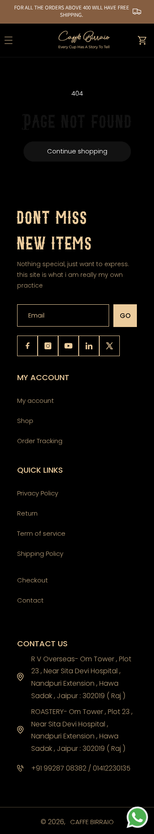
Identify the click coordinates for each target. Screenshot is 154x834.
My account (35, 400)
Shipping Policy (40, 553)
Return (27, 513)
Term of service (41, 533)
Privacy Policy (37, 493)
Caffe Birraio (92, 821)
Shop (25, 420)
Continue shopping (77, 151)
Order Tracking (39, 440)
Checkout (32, 580)
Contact (30, 600)
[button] (142, 40)
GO (125, 315)
